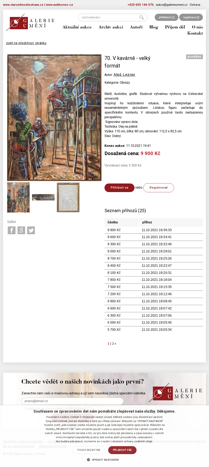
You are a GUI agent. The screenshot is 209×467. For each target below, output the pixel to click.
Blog (153, 27)
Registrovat (159, 187)
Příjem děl (175, 27)
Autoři (136, 27)
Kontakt (195, 34)
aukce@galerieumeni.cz (172, 5)
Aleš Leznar (124, 74)
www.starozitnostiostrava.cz (23, 5)
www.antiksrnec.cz (59, 5)
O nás (197, 27)
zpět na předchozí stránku (26, 43)
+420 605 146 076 (141, 5)
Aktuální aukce (77, 27)
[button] (104, 459)
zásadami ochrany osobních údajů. (132, 441)
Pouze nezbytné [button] (88, 450)
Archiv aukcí (111, 27)
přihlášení (165, 17)
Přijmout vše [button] (122, 450)
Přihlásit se (119, 187)
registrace (190, 17)
